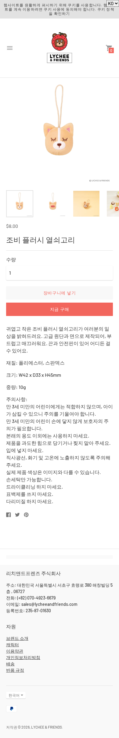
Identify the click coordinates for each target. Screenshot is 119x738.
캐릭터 (12, 644)
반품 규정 (15, 670)
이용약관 (14, 651)
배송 (10, 663)
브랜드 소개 (17, 638)
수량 (11, 259)
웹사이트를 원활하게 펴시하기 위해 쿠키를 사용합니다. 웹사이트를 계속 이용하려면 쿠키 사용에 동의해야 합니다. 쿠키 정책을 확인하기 (60, 9)
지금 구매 (59, 309)
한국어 (14, 695)
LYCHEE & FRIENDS (46, 727)
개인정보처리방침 (23, 657)
